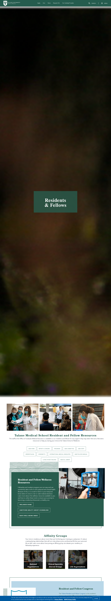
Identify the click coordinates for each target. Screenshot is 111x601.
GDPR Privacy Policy (70, 599)
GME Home (31, 448)
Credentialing (29, 454)
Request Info (56, 3)
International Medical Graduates (60, 454)
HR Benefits (41, 454)
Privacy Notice (59, 599)
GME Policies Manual (81, 454)
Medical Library (65, 460)
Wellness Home (26, 504)
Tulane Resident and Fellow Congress (73, 593)
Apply (38, 3)
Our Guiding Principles (68, 3)
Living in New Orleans (49, 460)
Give (44, 3)
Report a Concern (44, 448)
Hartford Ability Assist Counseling (34, 510)
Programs (57, 448)
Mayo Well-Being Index (29, 515)
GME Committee (69, 448)
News (49, 3)
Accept (96, 598)
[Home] (11, 3)
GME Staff (81, 448)
